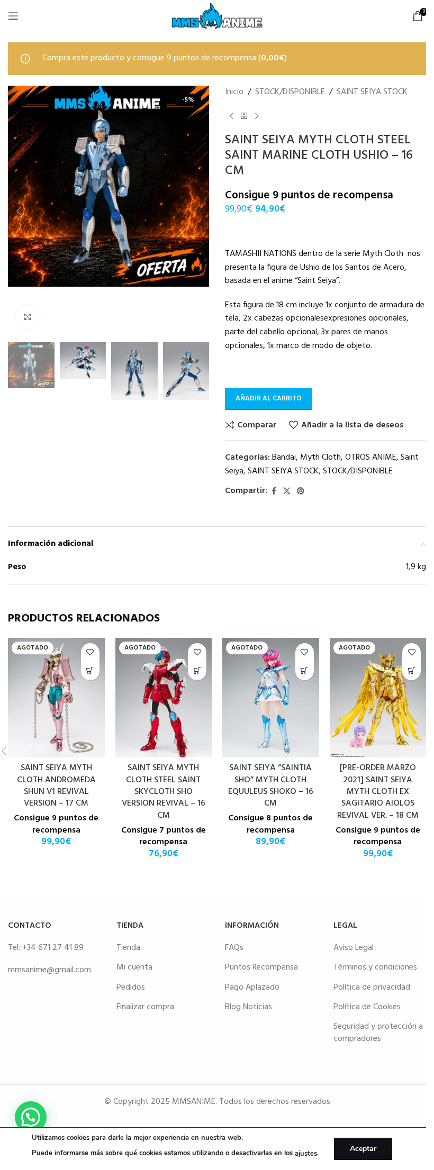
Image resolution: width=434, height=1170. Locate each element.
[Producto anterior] (231, 115)
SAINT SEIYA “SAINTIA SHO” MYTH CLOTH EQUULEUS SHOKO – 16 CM (270, 785)
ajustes (306, 1153)
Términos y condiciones (375, 967)
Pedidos (130, 987)
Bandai (284, 457)
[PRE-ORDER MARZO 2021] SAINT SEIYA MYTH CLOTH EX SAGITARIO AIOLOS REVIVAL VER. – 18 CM (378, 791)
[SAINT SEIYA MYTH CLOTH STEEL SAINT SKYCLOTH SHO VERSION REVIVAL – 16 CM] (163, 698)
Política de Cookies (367, 1007)
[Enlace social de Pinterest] (301, 491)
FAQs (234, 948)
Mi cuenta (134, 967)
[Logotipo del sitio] (217, 16)
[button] (18, 211)
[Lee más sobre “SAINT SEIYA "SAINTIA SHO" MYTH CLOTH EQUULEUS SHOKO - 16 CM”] (304, 671)
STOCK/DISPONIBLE (290, 92)
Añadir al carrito (269, 398)
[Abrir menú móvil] (13, 15)
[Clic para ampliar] (28, 317)
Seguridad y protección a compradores (378, 1032)
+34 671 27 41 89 (53, 948)
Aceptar (363, 1149)
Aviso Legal (353, 948)
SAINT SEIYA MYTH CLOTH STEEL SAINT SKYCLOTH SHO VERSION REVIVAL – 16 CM (163, 791)
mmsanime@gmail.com (49, 970)
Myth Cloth (320, 457)
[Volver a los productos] (244, 115)
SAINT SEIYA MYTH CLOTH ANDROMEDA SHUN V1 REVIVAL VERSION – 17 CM (56, 785)
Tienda (128, 948)
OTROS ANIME (370, 457)
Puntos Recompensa (261, 967)
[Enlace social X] (287, 491)
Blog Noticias (248, 1007)
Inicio (234, 92)
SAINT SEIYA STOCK (372, 92)
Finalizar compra (145, 1007)
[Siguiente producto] (256, 115)
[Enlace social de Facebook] (273, 491)
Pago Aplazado (252, 987)
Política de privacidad (371, 987)
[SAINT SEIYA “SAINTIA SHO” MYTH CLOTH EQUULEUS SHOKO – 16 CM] (270, 698)
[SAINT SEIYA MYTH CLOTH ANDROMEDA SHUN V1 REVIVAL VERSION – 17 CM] (56, 698)
